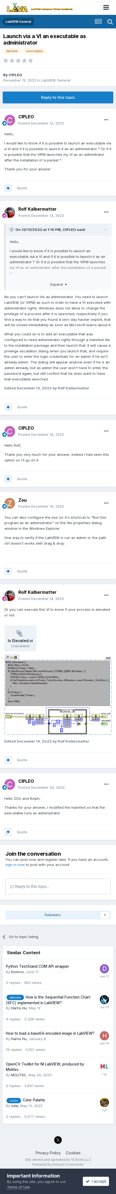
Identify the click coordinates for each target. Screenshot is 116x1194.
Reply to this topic (58, 97)
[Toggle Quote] (12, 229)
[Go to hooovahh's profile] (104, 999)
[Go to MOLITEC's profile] (104, 1066)
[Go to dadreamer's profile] (104, 1102)
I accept (98, 1181)
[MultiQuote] (8, 188)
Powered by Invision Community (58, 1164)
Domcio (17, 972)
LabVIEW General (55, 80)
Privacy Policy (48, 1153)
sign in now (15, 864)
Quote (22, 188)
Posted (41, 123)
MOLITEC (18, 1075)
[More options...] (106, 120)
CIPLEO (15, 75)
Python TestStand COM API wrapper (37, 966)
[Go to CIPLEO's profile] (9, 120)
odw (14, 1106)
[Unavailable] (58, 694)
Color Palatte (34, 1100)
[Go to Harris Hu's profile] (104, 1035)
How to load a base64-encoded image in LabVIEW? (50, 1033)
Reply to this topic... (31, 886)
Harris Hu (19, 1008)
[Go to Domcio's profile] (104, 968)
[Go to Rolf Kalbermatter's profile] (9, 212)
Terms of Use (18, 1187)
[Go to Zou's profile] (9, 503)
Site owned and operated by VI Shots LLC (58, 1160)
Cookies (73, 1153)
